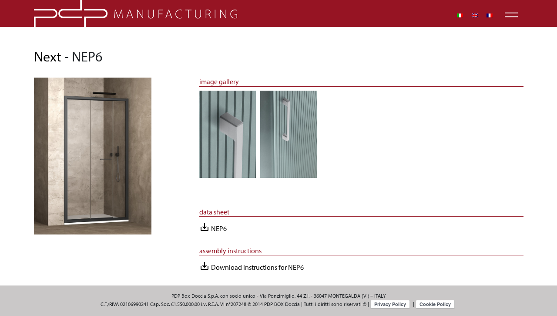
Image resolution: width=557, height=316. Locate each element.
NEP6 (213, 227)
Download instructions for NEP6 (251, 266)
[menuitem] (460, 15)
